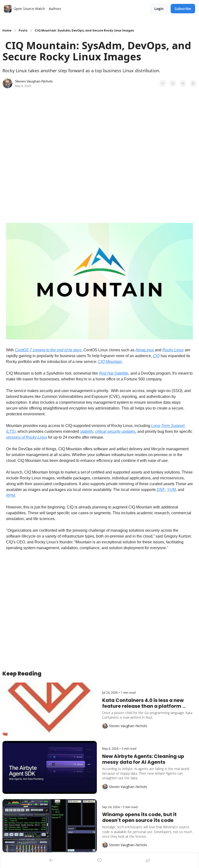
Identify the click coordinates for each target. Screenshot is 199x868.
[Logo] (8, 9)
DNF (161, 490)
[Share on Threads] (183, 83)
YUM (171, 490)
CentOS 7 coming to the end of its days (48, 350)
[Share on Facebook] (162, 83)
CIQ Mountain (110, 362)
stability (86, 431)
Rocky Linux (173, 350)
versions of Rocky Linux (26, 437)
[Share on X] (172, 83)
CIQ (156, 356)
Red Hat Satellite (113, 373)
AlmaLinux (145, 350)
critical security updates (115, 431)
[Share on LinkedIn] (193, 83)
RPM (10, 495)
